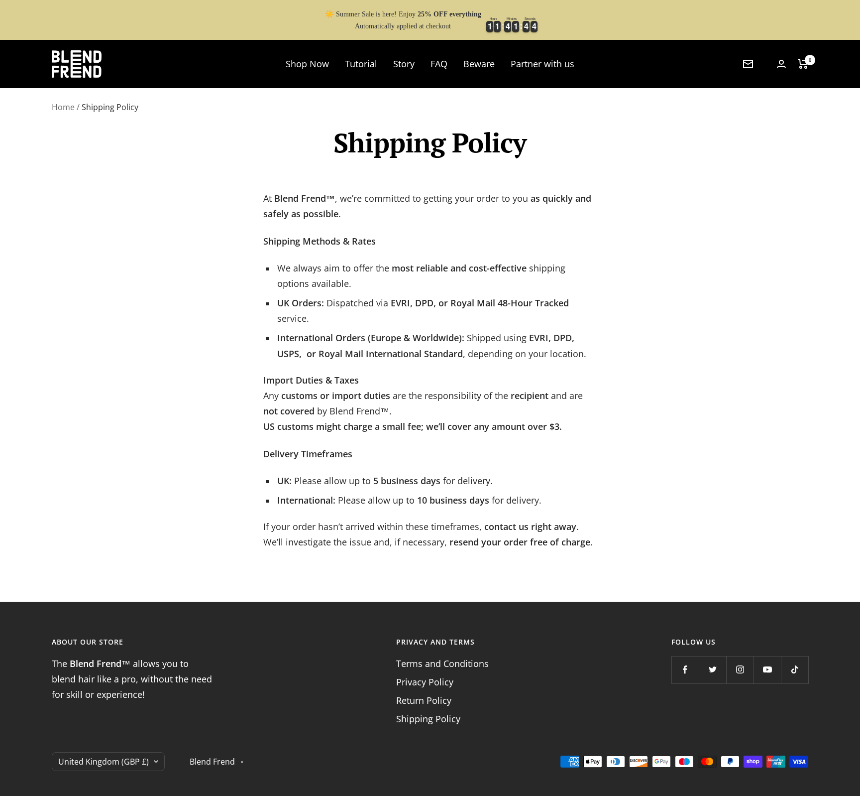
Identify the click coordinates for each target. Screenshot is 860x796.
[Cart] (803, 64)
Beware (479, 64)
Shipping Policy (428, 719)
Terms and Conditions (442, 663)
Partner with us (542, 64)
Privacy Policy (424, 682)
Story (404, 64)
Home (63, 107)
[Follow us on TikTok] (794, 669)
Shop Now (307, 64)
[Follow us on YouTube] (767, 669)
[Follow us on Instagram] (739, 669)
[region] (430, 20)
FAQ (438, 64)
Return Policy (423, 700)
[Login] (781, 64)
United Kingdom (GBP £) (103, 761)
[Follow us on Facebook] (685, 669)
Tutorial (361, 64)
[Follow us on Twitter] (712, 669)
